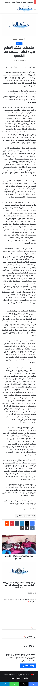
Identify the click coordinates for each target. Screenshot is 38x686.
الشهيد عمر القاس (25, 516)
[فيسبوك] (32, 523)
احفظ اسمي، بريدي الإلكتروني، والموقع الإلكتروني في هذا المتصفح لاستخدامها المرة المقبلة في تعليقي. (19, 658)
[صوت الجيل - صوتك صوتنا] (25, 9)
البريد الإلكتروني (30, 637)
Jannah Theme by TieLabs (19, 678)
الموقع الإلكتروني (30, 646)
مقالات (15, 39)
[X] (27, 523)
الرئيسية (21, 39)
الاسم (33, 628)
